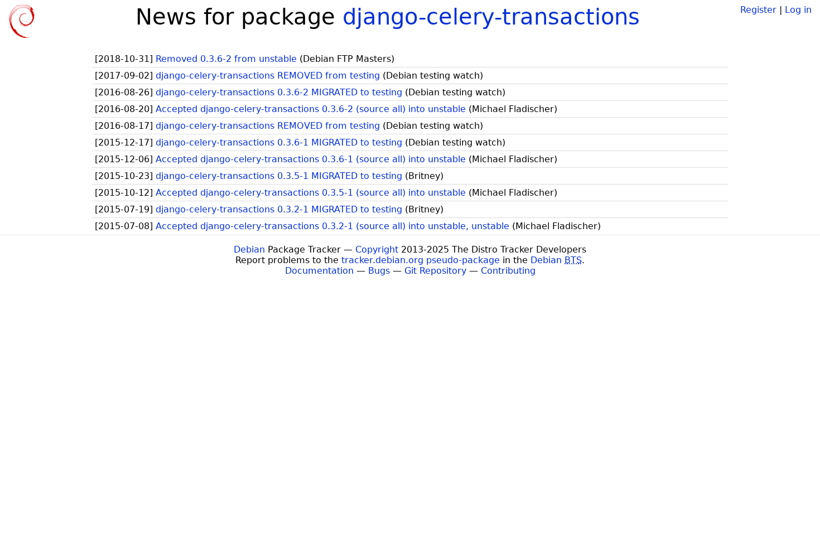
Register (758, 9)
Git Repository (435, 270)
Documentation (319, 270)
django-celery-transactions (491, 17)
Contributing (508, 270)
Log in (798, 9)
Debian (249, 249)
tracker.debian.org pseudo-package (420, 260)
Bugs (379, 270)
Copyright (376, 249)
